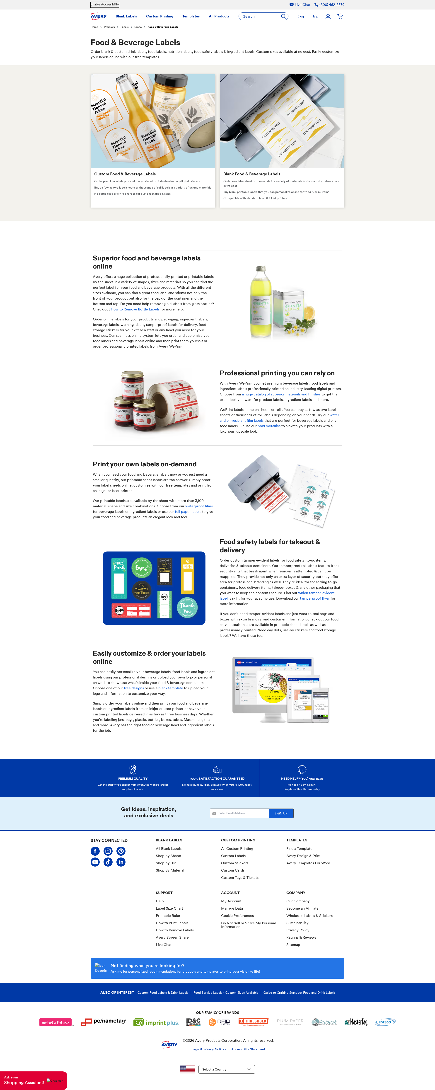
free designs (134, 688)
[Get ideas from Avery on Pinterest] (121, 851)
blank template (170, 688)
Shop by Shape (168, 856)
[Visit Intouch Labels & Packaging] (324, 1022)
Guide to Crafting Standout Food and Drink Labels (299, 992)
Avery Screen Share (172, 937)
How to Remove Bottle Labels (135, 309)
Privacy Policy (297, 930)
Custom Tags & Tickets (240, 877)
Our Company (298, 901)
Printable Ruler (168, 915)
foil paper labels (188, 511)
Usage (138, 27)
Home (94, 27)
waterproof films (199, 506)
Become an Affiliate (302, 908)
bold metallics (269, 426)
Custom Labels (233, 856)
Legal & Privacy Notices (209, 1049)
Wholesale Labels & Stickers (309, 915)
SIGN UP (281, 813)
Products (109, 27)
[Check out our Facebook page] (95, 851)
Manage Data (232, 908)
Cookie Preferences (237, 915)
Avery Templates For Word (308, 863)
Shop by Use (166, 863)
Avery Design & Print (303, 856)
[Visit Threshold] (254, 1022)
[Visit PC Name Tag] (103, 1022)
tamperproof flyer (315, 598)
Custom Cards (232, 870)
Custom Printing (159, 16)
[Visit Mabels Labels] (56, 1022)
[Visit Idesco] (385, 1022)
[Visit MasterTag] (356, 1022)
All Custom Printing (237, 848)
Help (315, 16)
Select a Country (214, 1069)
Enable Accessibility (105, 4)
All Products (219, 16)
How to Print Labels (172, 923)
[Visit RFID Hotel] (220, 1022)
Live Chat (164, 944)
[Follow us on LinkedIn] (121, 862)
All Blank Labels (168, 848)
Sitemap (293, 944)
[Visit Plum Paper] (290, 1022)
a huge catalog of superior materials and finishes (281, 394)
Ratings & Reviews (301, 937)
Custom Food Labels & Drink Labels (163, 992)
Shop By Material (170, 870)
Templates (191, 16)
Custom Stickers (234, 863)
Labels (124, 27)
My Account (231, 901)
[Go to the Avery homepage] (99, 16)
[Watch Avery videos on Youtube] (95, 862)
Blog (300, 16)
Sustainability (297, 923)
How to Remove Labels (175, 930)
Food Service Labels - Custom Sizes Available (225, 992)
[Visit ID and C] (193, 1022)
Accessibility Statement (248, 1049)
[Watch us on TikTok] (108, 862)
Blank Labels (126, 16)
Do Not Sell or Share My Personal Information (248, 925)
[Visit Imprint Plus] (156, 1022)
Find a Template (299, 848)
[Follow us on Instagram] (108, 851)
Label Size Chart (169, 908)
